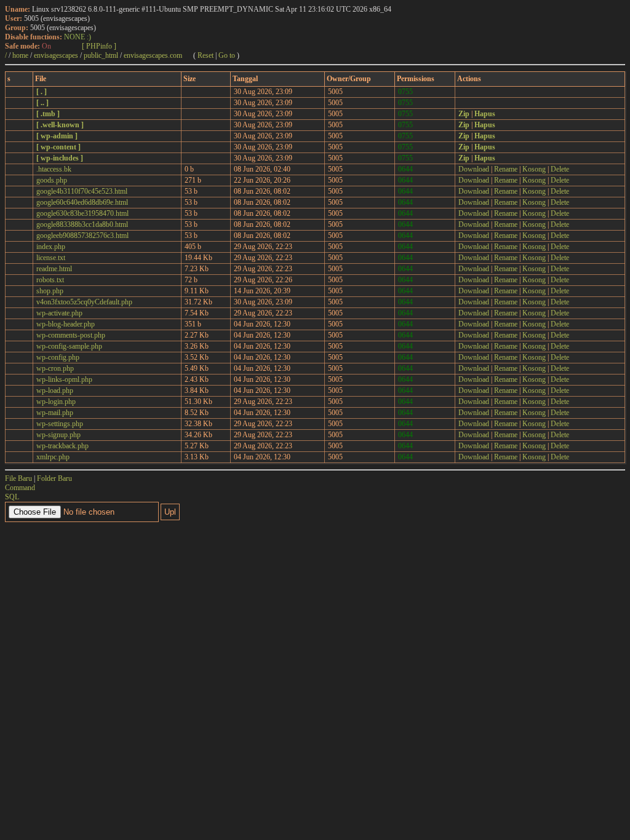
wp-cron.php (55, 368)
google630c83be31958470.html (82, 213)
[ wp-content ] (58, 147)
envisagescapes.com (153, 55)
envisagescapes (56, 55)
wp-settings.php (59, 423)
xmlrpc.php (53, 457)
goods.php (51, 180)
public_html (101, 55)
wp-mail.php (54, 412)
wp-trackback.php (62, 446)
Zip (463, 113)
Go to (226, 55)
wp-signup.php (58, 434)
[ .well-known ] (60, 125)
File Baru (18, 478)
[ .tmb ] (48, 113)
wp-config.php (57, 357)
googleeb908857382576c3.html (82, 235)
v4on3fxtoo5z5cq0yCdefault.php (84, 302)
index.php (50, 246)
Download (473, 169)
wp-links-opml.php (64, 379)
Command (20, 487)
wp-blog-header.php (65, 324)
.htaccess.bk (53, 169)
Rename (505, 169)
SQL (12, 497)
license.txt (50, 257)
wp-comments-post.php (70, 335)
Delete (560, 169)
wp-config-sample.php (69, 346)
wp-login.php (56, 401)
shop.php (49, 291)
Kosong (534, 169)
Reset (205, 55)
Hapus (484, 113)
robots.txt (50, 279)
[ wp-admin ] (57, 136)
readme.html (54, 268)
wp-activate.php (59, 313)
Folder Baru (54, 478)
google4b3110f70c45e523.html (81, 191)
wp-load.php (54, 390)
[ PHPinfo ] (99, 46)
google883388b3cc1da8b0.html (82, 224)
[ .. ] (42, 102)
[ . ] (41, 91)
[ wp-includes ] (59, 158)
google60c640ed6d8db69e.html (82, 202)
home (20, 55)
